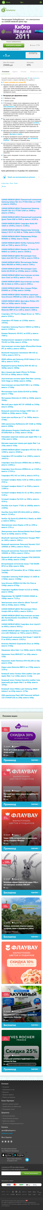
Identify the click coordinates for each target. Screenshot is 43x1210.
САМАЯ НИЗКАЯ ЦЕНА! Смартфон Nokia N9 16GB (19, 224)
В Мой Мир (5, 183)
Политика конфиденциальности (13, 1123)
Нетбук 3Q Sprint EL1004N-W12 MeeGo (21, 519)
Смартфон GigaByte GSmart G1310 (20, 590)
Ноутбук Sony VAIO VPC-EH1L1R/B (20, 513)
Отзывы (23, 71)
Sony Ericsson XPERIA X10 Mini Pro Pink (18, 584)
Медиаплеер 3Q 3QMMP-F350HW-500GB (19, 597)
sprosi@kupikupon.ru (8, 1130)
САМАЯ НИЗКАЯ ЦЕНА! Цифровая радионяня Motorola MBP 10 (20, 308)
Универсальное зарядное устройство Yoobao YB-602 (20, 341)
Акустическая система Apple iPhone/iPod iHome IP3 (21, 347)
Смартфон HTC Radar (18, 321)
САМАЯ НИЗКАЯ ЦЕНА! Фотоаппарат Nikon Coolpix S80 (19, 610)
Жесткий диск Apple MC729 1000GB (20, 405)
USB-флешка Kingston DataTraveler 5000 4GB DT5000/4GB (20, 431)
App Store (6, 1155)
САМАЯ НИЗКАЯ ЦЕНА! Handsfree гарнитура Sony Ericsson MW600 (21, 295)
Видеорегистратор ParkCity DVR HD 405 (19, 366)
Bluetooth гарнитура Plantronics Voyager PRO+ (20, 539)
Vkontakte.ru (5, 1141)
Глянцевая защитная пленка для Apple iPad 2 (21, 438)
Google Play (18, 1155)
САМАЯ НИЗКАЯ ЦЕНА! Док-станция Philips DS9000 (19, 289)
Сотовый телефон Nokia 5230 (21, 481)
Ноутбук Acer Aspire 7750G (20, 506)
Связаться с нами (7, 1133)
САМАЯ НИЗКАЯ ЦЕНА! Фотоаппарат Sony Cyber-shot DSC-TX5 (20, 257)
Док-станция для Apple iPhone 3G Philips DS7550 (18, 373)
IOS (28, 78)
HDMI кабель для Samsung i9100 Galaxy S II (20, 360)
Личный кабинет (41, 2)
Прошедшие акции (9, 1109)
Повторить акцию (13, 45)
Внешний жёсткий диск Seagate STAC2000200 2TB (20, 558)
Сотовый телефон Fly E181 (20, 500)
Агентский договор (9, 1116)
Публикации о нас (8, 1090)
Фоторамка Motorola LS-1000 (21, 399)
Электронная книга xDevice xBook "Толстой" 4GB (19, 603)
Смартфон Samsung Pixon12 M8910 (20, 328)
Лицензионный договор (10, 1118)
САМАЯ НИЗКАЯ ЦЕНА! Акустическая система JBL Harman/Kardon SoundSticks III (20, 617)
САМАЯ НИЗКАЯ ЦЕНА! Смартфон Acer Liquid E (20, 625)
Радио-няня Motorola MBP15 (20, 668)
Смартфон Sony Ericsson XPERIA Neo (21, 463)
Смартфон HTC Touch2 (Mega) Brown (21, 315)
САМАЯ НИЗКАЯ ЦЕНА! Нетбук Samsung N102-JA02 (20, 244)
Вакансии (6, 1092)
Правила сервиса (8, 1095)
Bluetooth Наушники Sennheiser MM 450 (19, 353)
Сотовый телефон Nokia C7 (20, 487)
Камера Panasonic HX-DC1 (19, 334)
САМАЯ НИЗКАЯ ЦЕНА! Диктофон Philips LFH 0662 (20, 302)
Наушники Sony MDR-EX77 (19, 655)
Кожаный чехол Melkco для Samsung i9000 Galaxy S (19, 690)
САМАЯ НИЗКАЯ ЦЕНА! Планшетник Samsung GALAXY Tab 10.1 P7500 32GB (20, 210)
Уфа (21, 2)
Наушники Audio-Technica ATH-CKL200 (20, 661)
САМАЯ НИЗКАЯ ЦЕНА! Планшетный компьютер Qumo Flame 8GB (21, 218)
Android (35, 78)
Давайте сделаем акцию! (11, 1104)
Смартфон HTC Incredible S (20, 457)
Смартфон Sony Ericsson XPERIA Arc (21, 470)
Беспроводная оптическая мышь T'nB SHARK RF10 (20, 564)
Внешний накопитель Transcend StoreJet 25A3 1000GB (20, 545)
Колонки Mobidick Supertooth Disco (20, 644)
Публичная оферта (9, 1121)
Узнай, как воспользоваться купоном (21, 177)
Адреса (15, 71)
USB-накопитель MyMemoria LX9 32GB (21, 425)
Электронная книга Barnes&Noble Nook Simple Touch (20, 532)
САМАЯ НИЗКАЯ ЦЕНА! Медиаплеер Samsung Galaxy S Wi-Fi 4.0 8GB (21, 231)
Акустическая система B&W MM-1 (20, 386)
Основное (5, 71)
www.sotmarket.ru (9, 107)
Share (11, 183)
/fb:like (3, 186)
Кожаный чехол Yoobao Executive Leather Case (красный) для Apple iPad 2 (20, 682)
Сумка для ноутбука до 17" (20, 418)
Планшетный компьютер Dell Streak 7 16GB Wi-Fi (21, 638)
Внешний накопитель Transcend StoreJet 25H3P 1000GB (21, 552)
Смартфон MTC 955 (20, 475)
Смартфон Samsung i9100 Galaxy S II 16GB (20, 577)
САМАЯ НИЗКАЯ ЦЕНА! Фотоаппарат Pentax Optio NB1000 (19, 263)
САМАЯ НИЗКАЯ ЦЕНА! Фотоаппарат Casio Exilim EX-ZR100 (19, 269)
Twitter (8, 1141)
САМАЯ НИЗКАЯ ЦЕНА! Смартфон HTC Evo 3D (21, 450)
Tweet (16, 183)
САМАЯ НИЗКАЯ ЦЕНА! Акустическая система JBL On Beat (20, 282)
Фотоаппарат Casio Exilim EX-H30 (19, 392)
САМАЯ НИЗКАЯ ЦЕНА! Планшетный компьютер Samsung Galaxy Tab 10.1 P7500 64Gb (21, 201)
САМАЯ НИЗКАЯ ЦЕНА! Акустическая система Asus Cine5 (20, 276)
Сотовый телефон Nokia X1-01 (21, 493)
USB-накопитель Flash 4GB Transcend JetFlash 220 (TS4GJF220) (20, 696)
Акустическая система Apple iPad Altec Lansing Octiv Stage (20, 379)
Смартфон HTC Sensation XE (20, 571)
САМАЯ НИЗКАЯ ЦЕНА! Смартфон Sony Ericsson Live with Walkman (21, 631)
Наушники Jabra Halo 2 (21, 650)
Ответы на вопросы (9, 1097)
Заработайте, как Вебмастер (12, 1106)
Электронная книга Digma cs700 (19, 526)
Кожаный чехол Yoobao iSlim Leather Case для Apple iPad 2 (20, 674)
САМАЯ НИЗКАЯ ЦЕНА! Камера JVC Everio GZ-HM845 (20, 250)
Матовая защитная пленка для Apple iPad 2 (20, 444)
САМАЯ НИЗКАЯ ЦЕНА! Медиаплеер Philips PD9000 (19, 237)
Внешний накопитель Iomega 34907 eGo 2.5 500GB (19, 412)
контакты (36, 123)
